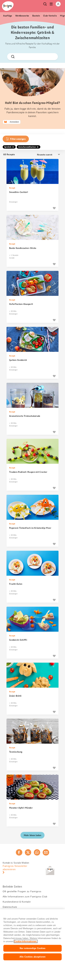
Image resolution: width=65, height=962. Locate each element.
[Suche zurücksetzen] (52, 56)
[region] (32, 935)
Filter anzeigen (18, 138)
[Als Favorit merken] (54, 208)
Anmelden (14, 122)
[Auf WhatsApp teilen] (37, 852)
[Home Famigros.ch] (8, 6)
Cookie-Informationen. (25, 941)
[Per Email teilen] (46, 852)
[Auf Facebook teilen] (19, 852)
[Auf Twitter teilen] (28, 852)
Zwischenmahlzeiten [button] (27, 147)
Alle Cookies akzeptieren (33, 957)
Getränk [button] (7, 147)
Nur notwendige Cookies (33, 948)
